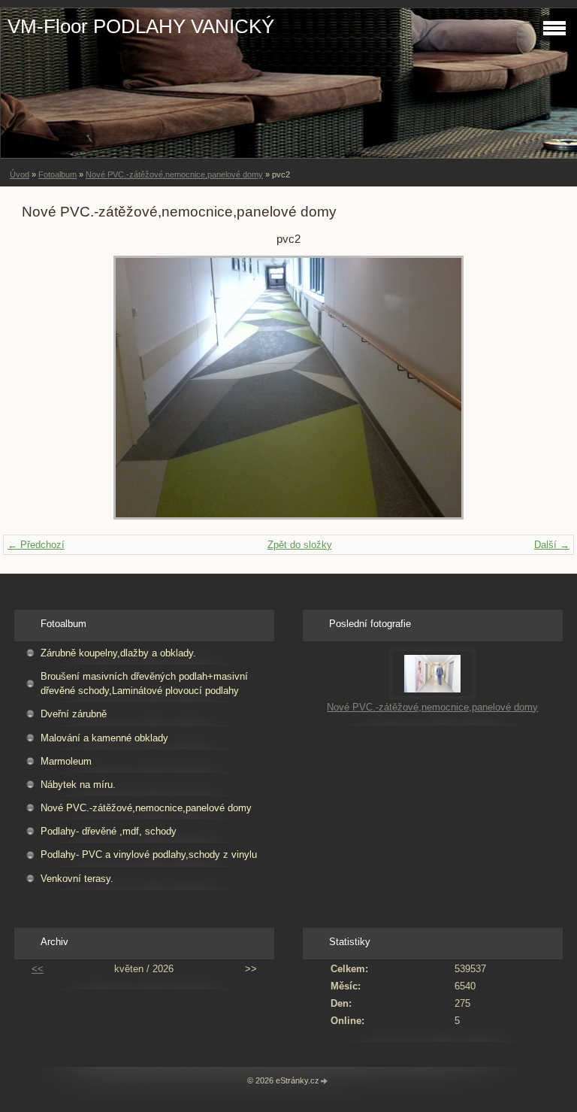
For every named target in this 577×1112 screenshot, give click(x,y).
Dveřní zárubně (74, 714)
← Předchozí (36, 544)
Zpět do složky (299, 544)
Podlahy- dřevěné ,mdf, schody (109, 831)
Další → (551, 544)
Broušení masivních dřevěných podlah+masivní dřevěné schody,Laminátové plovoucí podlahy (144, 683)
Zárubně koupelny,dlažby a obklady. (118, 653)
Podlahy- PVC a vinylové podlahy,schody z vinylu (149, 854)
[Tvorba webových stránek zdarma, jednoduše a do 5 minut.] (324, 1081)
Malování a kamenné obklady (104, 738)
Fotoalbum (57, 174)
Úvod (19, 174)
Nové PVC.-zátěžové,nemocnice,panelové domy (174, 174)
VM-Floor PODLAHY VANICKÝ (141, 26)
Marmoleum (66, 761)
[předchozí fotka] (46, 388)
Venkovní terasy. (77, 878)
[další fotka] (531, 388)
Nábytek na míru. (78, 784)
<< (38, 968)
